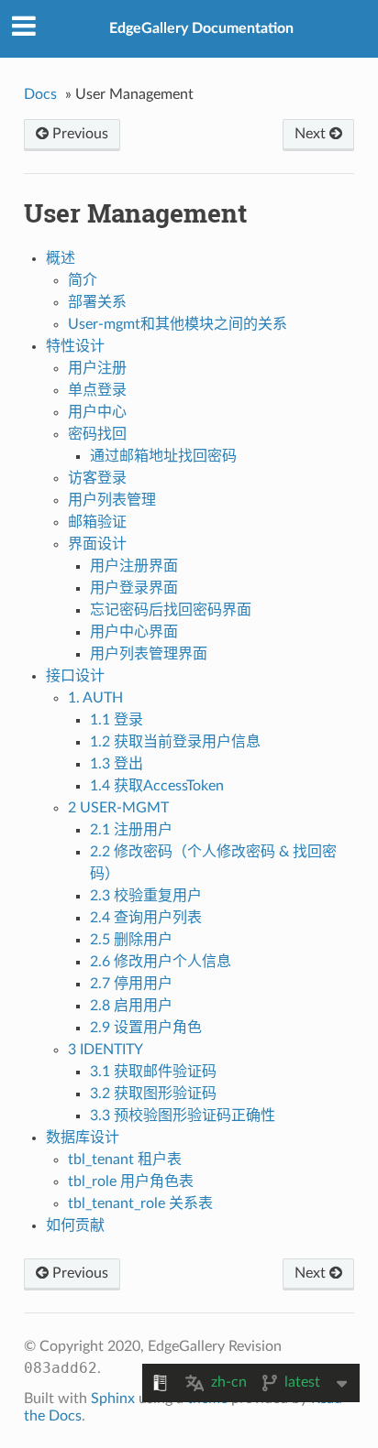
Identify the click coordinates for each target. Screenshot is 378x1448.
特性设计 (75, 346)
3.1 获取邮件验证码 (153, 1071)
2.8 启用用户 (131, 1005)
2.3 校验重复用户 (146, 895)
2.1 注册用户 (131, 829)
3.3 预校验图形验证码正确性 (182, 1115)
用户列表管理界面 (148, 654)
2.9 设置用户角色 (146, 1027)
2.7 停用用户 (131, 983)
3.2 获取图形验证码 (153, 1093)
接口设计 (75, 676)
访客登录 (97, 478)
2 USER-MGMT (118, 807)
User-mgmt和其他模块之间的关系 (177, 324)
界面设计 (97, 544)
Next (312, 133)
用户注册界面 (134, 566)
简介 (82, 280)
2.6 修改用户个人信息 (160, 961)
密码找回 (97, 434)
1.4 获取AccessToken (157, 785)
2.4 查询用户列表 (146, 917)
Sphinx (113, 1398)
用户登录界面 (134, 588)
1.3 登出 (116, 764)
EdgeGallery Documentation (201, 28)
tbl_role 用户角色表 (131, 1181)
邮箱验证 (97, 522)
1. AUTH (95, 698)
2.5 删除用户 (131, 939)
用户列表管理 (112, 500)
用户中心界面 (134, 632)
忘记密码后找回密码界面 (170, 610)
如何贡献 (75, 1225)
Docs (40, 94)
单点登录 (97, 390)
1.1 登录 (116, 720)
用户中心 (97, 412)
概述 (60, 258)
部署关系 (97, 302)
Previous (78, 133)
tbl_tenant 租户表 (125, 1159)
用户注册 (97, 368)
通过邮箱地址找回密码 (163, 456)
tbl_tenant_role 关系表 (140, 1203)
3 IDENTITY (105, 1049)
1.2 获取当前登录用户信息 (175, 742)
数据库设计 (82, 1137)
